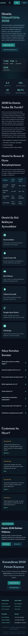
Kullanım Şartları (6, 622)
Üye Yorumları (5, 609)
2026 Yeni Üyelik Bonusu (10, 49)
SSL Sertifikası (5, 617)
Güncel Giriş (5, 603)
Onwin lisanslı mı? (7, 391)
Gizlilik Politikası (6, 620)
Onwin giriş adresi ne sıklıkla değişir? (11, 363)
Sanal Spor (17, 609)
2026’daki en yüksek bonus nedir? (12, 413)
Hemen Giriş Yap (14, 583)
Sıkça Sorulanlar (6, 606)
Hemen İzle (17, 544)
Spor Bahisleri (18, 603)
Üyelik (24, 2)
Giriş (17, 2)
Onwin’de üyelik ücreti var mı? (11, 370)
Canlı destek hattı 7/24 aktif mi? (12, 406)
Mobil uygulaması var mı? (9, 384)
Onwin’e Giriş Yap (8, 45)
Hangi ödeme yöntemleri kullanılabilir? (9, 398)
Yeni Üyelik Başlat (14, 587)
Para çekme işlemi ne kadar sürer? (12, 377)
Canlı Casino (18, 606)
